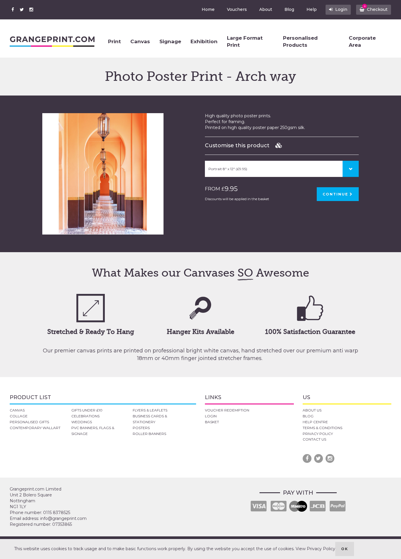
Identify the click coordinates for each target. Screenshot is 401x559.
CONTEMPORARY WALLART (35, 428)
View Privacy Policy (315, 548)
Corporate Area (362, 41)
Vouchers (237, 9)
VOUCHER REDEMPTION (227, 410)
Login (340, 9)
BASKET (212, 422)
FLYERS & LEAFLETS (150, 410)
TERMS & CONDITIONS (322, 428)
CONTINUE (336, 194)
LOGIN (211, 416)
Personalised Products (300, 41)
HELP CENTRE (315, 422)
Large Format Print (245, 41)
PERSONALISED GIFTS (29, 422)
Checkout (376, 8)
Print (114, 41)
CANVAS (17, 410)
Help (311, 9)
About (265, 9)
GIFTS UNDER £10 (86, 410)
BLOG (308, 416)
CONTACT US (314, 439)
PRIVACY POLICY (318, 433)
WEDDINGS (81, 422)
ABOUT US (312, 410)
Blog (289, 9)
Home (208, 9)
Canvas (140, 41)
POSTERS (141, 428)
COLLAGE (19, 416)
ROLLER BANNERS (149, 433)
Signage (170, 41)
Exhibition (204, 41)
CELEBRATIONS (85, 416)
